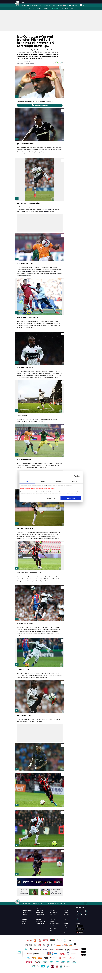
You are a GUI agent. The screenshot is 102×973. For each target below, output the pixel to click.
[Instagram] (85, 911)
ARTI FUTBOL (53, 928)
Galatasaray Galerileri (26, 32)
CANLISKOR (22, 1)
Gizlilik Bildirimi (51, 903)
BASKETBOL (59, 5)
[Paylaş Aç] (83, 5)
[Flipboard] (81, 914)
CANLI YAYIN (74, 5)
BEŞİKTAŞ (23, 5)
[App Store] (39, 882)
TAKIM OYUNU (53, 919)
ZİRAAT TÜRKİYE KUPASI (42, 921)
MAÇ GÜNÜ (52, 926)
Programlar (53, 908)
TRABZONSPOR (46, 5)
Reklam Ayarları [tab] (59, 481)
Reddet (30, 476)
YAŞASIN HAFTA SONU (55, 923)
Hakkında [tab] (74, 481)
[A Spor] (17, 3)
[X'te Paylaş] (54, 62)
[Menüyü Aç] (86, 5)
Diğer (72, 8)
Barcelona (48, 209)
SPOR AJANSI (53, 914)
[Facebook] (77, 911)
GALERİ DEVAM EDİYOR (41, 105)
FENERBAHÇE (30, 5)
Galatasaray (55, 8)
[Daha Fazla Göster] (61, 62)
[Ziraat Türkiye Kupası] (81, 5)
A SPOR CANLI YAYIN (27, 910)
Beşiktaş (38, 8)
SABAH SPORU (53, 910)
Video (65, 908)
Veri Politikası (42, 903)
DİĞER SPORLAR (40, 923)
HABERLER (24, 914)
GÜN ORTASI (53, 917)
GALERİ (24, 921)
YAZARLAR (24, 919)
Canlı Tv (66, 923)
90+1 (51, 930)
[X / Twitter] (81, 911)
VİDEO (66, 5)
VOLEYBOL (66, 917)
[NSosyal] (85, 914)
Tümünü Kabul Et (71, 498)
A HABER (66, 927)
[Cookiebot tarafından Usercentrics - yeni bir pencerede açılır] (75, 476)
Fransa (46, 211)
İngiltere (27, 271)
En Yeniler (31, 8)
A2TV (65, 932)
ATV (65, 930)
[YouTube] (77, 914)
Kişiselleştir (50, 498)
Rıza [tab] (27, 481)
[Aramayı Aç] (85, 903)
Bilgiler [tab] (43, 481)
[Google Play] (48, 882)
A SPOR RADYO (25, 912)
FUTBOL (53, 5)
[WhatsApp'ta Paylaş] (57, 62)
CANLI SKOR (25, 917)
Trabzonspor (64, 8)
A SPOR (65, 925)
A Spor (18, 32)
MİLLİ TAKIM (66, 914)
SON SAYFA (52, 921)
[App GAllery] (58, 882)
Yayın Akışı (27, 903)
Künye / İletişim (61, 903)
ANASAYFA (24, 908)
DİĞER (65, 919)
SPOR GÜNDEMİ (53, 912)
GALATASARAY (37, 5)
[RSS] (77, 918)
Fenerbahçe (46, 8)
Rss (23, 903)
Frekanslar (34, 903)
